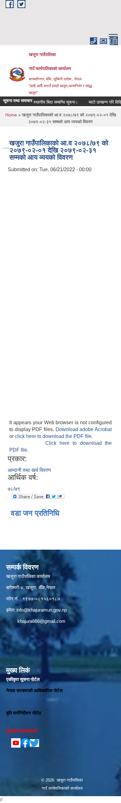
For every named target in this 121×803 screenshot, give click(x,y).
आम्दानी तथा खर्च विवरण (29, 470)
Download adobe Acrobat (84, 429)
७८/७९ (14, 488)
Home (11, 114)
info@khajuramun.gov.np (41, 610)
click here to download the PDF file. (54, 436)
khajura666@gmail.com (41, 621)
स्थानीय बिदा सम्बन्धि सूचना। (51, 102)
